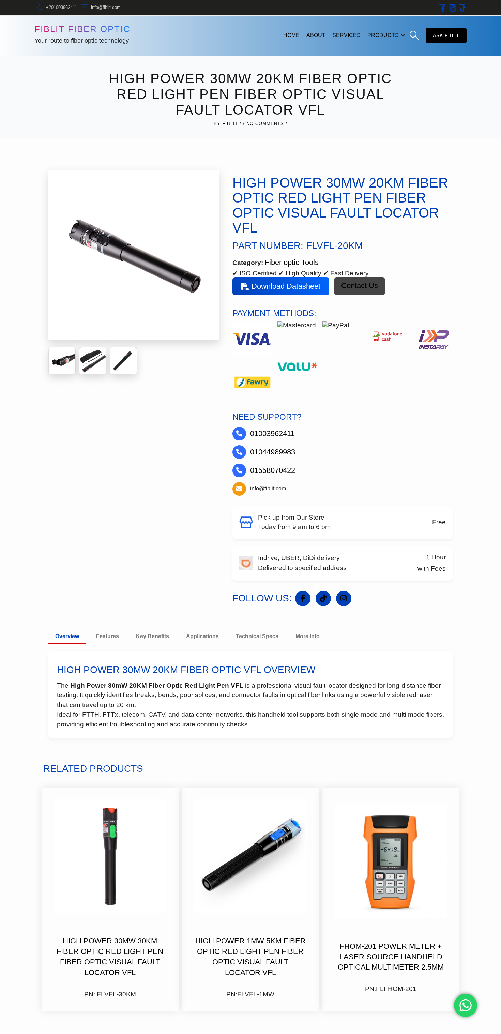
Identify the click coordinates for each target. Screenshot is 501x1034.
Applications (202, 636)
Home (291, 35)
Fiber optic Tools (292, 262)
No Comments (265, 123)
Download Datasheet (286, 286)
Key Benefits (152, 636)
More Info (307, 636)
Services (346, 35)
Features (107, 636)
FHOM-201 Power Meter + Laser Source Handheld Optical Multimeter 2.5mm (391, 957)
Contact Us (359, 285)
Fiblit (230, 123)
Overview (67, 636)
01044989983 (272, 452)
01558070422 (272, 470)
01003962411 (272, 433)
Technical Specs (257, 636)
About (315, 35)
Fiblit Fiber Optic (82, 29)
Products (383, 35)
